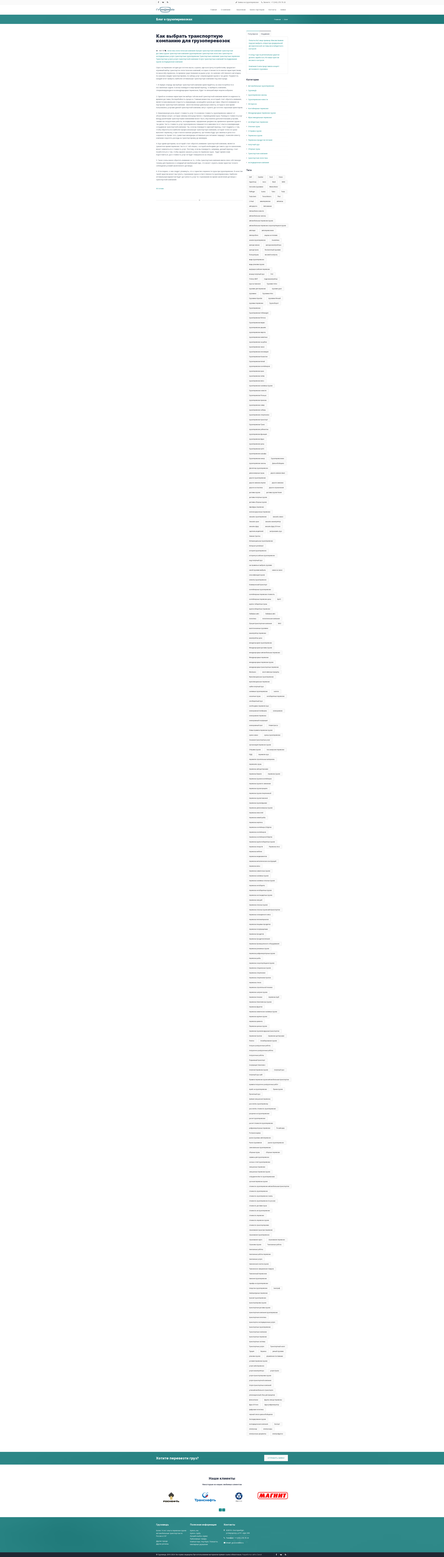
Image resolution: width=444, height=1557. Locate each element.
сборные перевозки (273, 1152)
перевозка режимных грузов (259, 949)
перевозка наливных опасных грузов (262, 881)
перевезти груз (263, 754)
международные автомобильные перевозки (264, 653)
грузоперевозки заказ (256, 347)
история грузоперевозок (257, 551)
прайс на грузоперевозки (258, 1089)
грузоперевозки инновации (258, 352)
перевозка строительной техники (260, 987)
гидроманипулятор (271, 279)
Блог (286, 19)
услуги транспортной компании (185, 59)
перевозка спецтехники (257, 973)
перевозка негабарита (257, 885)
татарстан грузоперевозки (258, 1288)
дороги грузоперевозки (257, 478)
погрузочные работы (256, 1055)
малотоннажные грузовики (258, 628)
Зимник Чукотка (254, 536)
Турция (251, 1351)
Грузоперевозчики (277, 458)
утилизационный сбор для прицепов (262, 1395)
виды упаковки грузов (256, 264)
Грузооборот (274, 303)
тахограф (277, 1288)
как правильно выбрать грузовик (260, 565)
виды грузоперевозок (256, 260)
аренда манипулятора (273, 245)
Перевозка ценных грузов (258, 1026)
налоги (276, 691)
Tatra (273, 192)
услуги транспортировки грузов (260, 1376)
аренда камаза (254, 245)
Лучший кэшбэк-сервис (199, 1536)
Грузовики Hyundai (255, 298)
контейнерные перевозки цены (260, 599)
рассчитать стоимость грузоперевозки (262, 1109)
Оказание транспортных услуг (259, 740)
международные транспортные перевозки (264, 667)
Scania (263, 192)
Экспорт (277, 1424)
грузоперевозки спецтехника (259, 415)
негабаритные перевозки (258, 122)
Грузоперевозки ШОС (256, 449)
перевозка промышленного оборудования (264, 944)
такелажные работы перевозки (260, 1254)
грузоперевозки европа (257, 332)
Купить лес (194, 1530)
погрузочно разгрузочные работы (261, 1050)
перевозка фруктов (255, 1007)
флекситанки (253, 1400)
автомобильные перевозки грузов (261, 221)
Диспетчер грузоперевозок (258, 468)
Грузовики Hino (267, 293)
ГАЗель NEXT (253, 279)
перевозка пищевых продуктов (259, 924)
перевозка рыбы (255, 958)
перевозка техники (255, 997)
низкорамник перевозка (257, 716)
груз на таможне (255, 284)
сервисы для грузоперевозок (259, 1157)
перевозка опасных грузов (258, 905)
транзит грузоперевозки (257, 1298)
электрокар (253, 1429)
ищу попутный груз (255, 560)
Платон (251, 1041)
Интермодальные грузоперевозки (261, 541)
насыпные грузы (255, 696)
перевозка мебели (255, 851)
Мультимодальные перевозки (260, 117)
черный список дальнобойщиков (260, 1414)
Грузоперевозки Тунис (257, 424)
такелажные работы (256, 1249)
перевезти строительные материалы (261, 759)
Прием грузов (278, 1089)
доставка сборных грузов (258, 502)
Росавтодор (280, 1128)
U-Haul (251, 201)
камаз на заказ (277, 570)
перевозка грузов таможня (258, 798)
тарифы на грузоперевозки (258, 1283)
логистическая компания (185, 51)
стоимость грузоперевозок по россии (262, 1201)
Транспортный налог (277, 1346)
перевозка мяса (254, 866)
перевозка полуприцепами (258, 929)
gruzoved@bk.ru (238, 1543)
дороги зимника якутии (257, 483)
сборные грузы (254, 1152)
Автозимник (267, 206)
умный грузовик (278, 1351)
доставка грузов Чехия (274, 492)
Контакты (272, 10)
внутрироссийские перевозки (259, 269)
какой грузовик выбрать (257, 570)
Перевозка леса (274, 847)
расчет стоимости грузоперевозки (261, 1123)
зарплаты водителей (256, 531)
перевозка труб (273, 997)
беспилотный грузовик (273, 250)
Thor (279, 196)
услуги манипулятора (256, 1371)
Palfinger (252, 192)
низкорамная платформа (258, 711)
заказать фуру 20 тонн (272, 526)
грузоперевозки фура (256, 439)
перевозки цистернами (276, 1036)
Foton (281, 177)
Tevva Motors (266, 196)
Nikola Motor (273, 187)
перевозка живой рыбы (257, 818)
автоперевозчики (268, 230)
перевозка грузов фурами (258, 803)
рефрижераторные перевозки (259, 1128)
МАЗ (279, 623)
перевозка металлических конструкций (262, 861)
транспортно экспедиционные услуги (262, 1322)
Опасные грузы (254, 126)
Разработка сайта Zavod (252, 1554)
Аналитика (275, 240)
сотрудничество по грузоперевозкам (262, 1177)
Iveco (264, 182)
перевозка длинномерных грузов (260, 808)
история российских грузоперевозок (262, 556)
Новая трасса (273, 725)
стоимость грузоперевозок (258, 1191)
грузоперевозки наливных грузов (260, 386)
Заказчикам (241, 10)
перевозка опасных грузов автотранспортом (264, 910)
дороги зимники (277, 483)
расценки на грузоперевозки (259, 1114)
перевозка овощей (255, 900)
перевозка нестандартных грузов (260, 895)
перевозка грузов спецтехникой (260, 793)
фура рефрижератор (272, 1405)
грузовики (252, 293)
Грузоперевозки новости (258, 99)
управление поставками (274, 1356)
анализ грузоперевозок (257, 240)
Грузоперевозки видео (257, 323)
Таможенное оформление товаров (261, 1269)
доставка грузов (254, 492)
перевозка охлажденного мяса (260, 915)
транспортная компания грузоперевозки (186, 53)
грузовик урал (277, 289)
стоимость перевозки (256, 1215)
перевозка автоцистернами (258, 769)
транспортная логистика (212, 53)
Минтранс (252, 672)
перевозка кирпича (256, 822)
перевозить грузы (255, 764)
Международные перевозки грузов (262, 113)
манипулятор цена (255, 638)
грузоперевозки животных (258, 337)
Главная (213, 10)
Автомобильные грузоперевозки (261, 86)
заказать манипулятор (273, 522)
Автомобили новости (256, 211)
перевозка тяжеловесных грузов (260, 1002)
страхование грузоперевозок (259, 1235)
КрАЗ (279, 599)
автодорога (253, 206)
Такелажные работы (274, 1245)
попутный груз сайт (255, 1075)
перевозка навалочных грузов (259, 871)
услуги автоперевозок (256, 1366)
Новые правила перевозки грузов (260, 730)
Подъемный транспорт (257, 1060)
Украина (263, 1351)
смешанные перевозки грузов (259, 1172)
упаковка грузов (254, 1356)
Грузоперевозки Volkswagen (258, 313)
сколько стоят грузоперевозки (259, 1162)
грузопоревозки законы (257, 463)
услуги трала (274, 1371)
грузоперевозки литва (256, 376)
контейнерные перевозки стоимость (262, 594)
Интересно (252, 104)
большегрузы (254, 255)
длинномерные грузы (256, 473)
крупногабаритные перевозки (259, 609)
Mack (274, 182)
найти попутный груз (256, 687)
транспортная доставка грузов (259, 1308)
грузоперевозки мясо (256, 381)
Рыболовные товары (198, 1539)
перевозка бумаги (255, 774)
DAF (250, 177)
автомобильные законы (257, 216)
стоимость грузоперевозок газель (261, 1196)
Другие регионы (162, 1544)
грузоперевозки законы (257, 95)
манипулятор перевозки (257, 633)
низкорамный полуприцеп (258, 720)
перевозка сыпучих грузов (258, 992)
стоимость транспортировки (259, 1225)
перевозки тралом (255, 1036)
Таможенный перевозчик (258, 1274)
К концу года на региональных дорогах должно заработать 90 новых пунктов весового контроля (264, 57)
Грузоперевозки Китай (257, 361)
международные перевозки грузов (261, 662)
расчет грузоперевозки (257, 1118)
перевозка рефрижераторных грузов (262, 953)
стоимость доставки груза (258, 1206)
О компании (226, 10)
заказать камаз (278, 517)
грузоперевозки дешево (257, 327)
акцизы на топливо (271, 235)
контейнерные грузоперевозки (260, 589)
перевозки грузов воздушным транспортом (264, 1031)
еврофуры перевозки (256, 507)
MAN (283, 182)
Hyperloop (252, 182)
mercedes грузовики (256, 187)
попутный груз (253, 144)
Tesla (283, 192)
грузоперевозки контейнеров (259, 366)
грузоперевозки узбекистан (258, 429)
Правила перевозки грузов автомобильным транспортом (269, 1080)
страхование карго (255, 1240)
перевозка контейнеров (257, 832)
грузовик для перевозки (257, 289)
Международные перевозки (258, 657)
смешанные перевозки (257, 1167)
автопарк (252, 230)
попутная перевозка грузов (258, 1070)
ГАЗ (272, 274)
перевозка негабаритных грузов (260, 890)
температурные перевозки (258, 1293)
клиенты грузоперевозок (257, 580)
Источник (160, 188)
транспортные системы (257, 1342)
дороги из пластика (256, 488)
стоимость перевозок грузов (259, 1220)
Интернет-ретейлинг (256, 546)
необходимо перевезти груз (259, 706)
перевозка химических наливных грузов (263, 1012)
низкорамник (277, 711)
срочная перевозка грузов (258, 1181)
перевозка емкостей (256, 813)
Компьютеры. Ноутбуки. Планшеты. (204, 1541)
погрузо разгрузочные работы (259, 1046)
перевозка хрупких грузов (258, 1016)
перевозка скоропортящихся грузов (261, 963)
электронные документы (257, 1434)
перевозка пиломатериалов (258, 919)
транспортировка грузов (257, 1303)
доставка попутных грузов (258, 497)
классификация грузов (257, 575)
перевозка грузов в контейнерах (260, 779)
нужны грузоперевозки (272, 735)
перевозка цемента (255, 1021)
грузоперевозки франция (258, 434)
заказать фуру (254, 526)
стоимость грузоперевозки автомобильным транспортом (269, 1186)
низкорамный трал (255, 725)
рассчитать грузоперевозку (258, 1104)
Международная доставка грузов (260, 648)
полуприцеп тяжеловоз (257, 1065)
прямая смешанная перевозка (259, 1099)
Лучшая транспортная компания (208, 51)
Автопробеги (253, 235)
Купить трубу (195, 1533)
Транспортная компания (257, 153)
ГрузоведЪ (252, 90)
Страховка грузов (255, 1245)
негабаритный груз (256, 701)
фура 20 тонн (253, 1405)
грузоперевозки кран (256, 371)
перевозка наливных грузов (258, 876)
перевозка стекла (255, 983)
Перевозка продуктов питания (260, 140)
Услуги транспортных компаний (211, 59)
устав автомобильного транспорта (261, 1390)
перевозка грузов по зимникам (260, 784)
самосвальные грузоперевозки (260, 1147)
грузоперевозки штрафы (257, 454)
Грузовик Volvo (272, 284)
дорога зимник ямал (278, 473)
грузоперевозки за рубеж (258, 342)
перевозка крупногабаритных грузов (262, 842)
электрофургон (277, 1434)
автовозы (280, 201)
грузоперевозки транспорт (258, 420)
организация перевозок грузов (260, 745)
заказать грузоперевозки (258, 517)
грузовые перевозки (256, 303)
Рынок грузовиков (255, 1143)
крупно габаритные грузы (258, 604)
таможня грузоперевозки (258, 1278)
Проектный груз (254, 1094)
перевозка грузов (274, 774)
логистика (171, 51)
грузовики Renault (274, 298)
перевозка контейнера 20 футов (260, 827)
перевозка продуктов (256, 934)
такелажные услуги (255, 1259)
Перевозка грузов (255, 135)
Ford (271, 177)
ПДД (250, 754)
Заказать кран (254, 522)
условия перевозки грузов (258, 1361)
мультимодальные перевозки (259, 682)
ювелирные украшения (199, 1544)
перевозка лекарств (256, 847)
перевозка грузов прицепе (258, 788)
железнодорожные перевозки (259, 512)
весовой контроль (271, 255)
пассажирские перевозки (275, 750)
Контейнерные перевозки (258, 108)
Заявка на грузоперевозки (248, 2)
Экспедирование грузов (257, 1419)
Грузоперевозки (254, 308)
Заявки (283, 10)
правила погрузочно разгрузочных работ (263, 1084)
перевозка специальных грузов (260, 968)
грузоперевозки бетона (257, 318)
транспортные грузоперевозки (187, 56)
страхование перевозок (276, 1240)
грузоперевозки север (257, 405)
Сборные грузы (254, 149)
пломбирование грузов (268, 1041)
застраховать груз (276, 531)
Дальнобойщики (278, 463)
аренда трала (254, 250)
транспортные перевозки (230, 56)
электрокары (267, 1429)
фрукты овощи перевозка (273, 1400)
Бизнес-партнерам (257, 10)
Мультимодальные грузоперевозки (261, 677)
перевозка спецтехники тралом (260, 978)
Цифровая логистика (256, 1410)
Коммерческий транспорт (258, 585)
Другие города (162, 1541)
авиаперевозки (265, 201)
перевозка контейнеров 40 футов (260, 837)
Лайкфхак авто (254, 614)
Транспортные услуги (164, 59)
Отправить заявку (276, 1458)
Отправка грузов (254, 131)
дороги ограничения (276, 488)
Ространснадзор (255, 1133)
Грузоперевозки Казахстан (258, 357)
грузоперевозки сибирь (257, 410)
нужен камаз (253, 735)
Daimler (260, 177)
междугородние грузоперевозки (260, 643)
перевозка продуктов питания (259, 939)
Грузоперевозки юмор (257, 458)
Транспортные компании (209, 56)
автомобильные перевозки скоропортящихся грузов (267, 226)
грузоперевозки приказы (258, 400)
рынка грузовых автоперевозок (260, 1138)
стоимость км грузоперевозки (259, 1211)
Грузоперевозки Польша (257, 395)
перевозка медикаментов (258, 856)
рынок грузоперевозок (276, 1143)
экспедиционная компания (172, 62)
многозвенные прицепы (270, 672)
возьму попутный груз (256, 274)
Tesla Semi (252, 196)
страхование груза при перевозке (261, 1230)
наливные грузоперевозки (258, 691)
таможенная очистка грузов (258, 1264)
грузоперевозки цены (256, 444)
